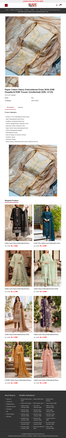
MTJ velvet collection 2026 (38, 427)
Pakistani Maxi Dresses (49, 400)
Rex (32, 98)
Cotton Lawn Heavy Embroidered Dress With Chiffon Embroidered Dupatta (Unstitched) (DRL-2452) (46, 380)
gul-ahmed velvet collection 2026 (25, 423)
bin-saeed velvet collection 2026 (50, 423)
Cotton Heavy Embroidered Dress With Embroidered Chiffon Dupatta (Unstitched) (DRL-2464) (18, 335)
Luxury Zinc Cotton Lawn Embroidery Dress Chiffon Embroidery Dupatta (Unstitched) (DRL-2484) (47, 243)
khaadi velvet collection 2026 (37, 419)
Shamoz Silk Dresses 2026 (26, 400)
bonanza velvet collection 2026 (37, 415)
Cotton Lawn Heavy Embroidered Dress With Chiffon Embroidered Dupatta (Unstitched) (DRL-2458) (17, 243)
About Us (8, 399)
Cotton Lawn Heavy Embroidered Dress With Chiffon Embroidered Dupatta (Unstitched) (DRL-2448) (46, 335)
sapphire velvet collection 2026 (25, 406)
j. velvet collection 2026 (50, 419)
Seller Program (10, 414)
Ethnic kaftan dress (38, 403)
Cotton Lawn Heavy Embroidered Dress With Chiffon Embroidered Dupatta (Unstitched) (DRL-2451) (17, 289)
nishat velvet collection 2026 (50, 410)
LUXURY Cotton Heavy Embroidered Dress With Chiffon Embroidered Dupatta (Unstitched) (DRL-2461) (18, 380)
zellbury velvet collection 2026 (50, 406)
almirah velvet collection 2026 (37, 410)
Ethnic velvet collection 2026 (50, 427)
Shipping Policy (10, 404)
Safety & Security (10, 406)
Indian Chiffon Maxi (38, 399)
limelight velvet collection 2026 (25, 419)
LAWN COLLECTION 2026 (33, 1)
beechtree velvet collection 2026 (50, 415)
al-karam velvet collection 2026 (25, 427)
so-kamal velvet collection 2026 (37, 423)
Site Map (8, 416)
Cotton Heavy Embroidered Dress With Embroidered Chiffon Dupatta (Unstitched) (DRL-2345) (47, 289)
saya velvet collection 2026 (37, 406)
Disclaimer (9, 409)
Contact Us (9, 401)
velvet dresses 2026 (51, 403)
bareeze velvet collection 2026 (25, 410)
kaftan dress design (26, 403)
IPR (7, 411)
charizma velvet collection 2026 (25, 415)
